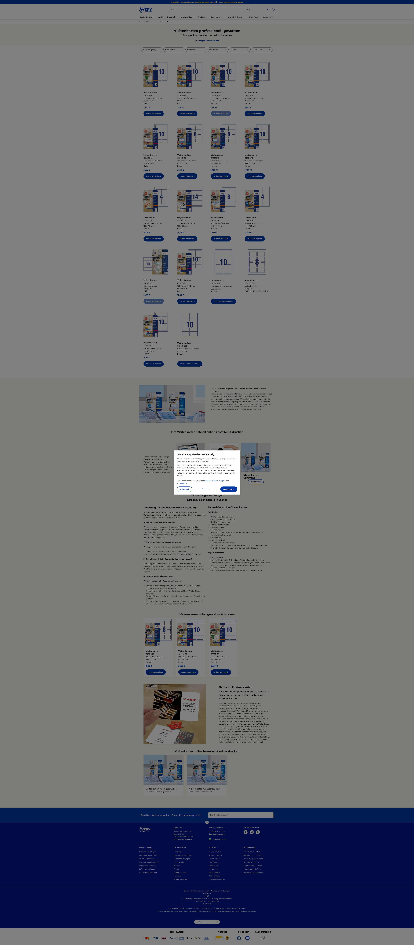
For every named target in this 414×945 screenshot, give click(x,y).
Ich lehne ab (184, 489)
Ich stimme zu (228, 489)
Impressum (182, 483)
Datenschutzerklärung (213, 481)
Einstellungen (207, 489)
